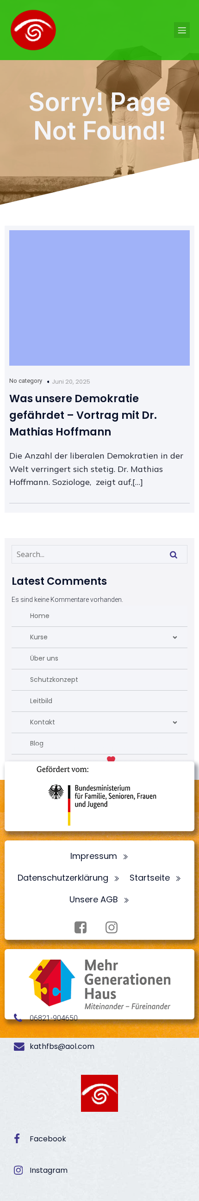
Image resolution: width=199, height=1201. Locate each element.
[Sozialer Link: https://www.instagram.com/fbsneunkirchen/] (115, 928)
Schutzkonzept (54, 679)
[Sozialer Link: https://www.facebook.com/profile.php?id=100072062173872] (84, 928)
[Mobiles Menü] (182, 30)
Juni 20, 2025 (71, 381)
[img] (174, 637)
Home (40, 615)
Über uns (44, 658)
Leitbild (41, 700)
